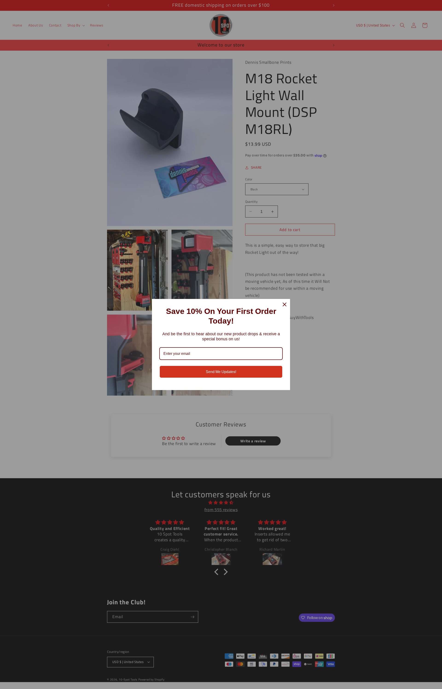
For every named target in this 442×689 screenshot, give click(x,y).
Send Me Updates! (221, 372)
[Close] (284, 304)
